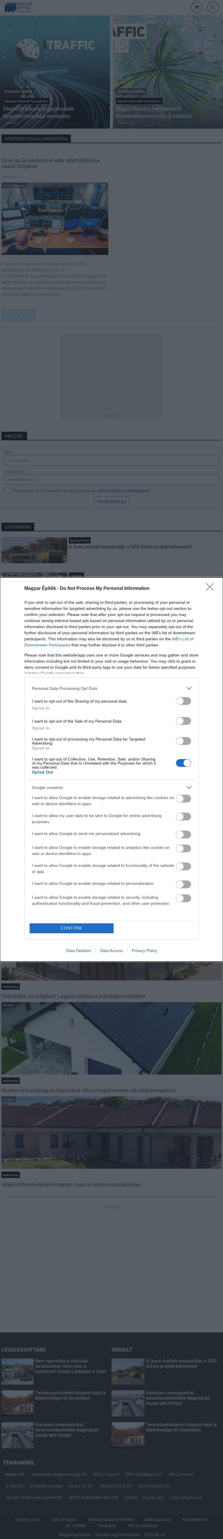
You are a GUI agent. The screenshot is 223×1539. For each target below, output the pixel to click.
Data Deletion (78, 950)
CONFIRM (71, 928)
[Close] (211, 588)
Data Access (111, 950)
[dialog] (111, 769)
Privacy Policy (144, 950)
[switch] (183, 701)
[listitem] (111, 688)
